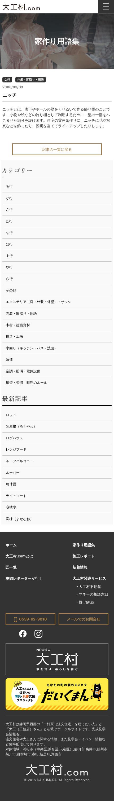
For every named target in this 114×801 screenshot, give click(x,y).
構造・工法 (14, 336)
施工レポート (84, 556)
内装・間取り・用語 (30, 79)
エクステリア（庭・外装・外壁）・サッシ (38, 302)
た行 (9, 221)
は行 (9, 244)
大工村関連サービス (89, 578)
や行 (9, 267)
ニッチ (9, 95)
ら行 (9, 278)
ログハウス (14, 438)
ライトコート (16, 496)
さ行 (9, 209)
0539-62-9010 (33, 619)
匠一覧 (11, 567)
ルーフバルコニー (19, 461)
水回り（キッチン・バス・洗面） (32, 348)
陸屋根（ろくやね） (21, 426)
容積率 (11, 507)
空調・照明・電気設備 (23, 371)
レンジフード (16, 449)
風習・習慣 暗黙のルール (26, 382)
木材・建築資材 (18, 325)
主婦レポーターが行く (24, 578)
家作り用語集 (84, 545)
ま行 (9, 255)
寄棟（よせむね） (19, 519)
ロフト (11, 415)
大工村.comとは (19, 556)
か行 (9, 198)
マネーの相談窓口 (93, 594)
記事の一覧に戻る (57, 149)
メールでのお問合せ (83, 619)
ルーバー (13, 472)
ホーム (11, 545)
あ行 (9, 186)
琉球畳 (11, 484)
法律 (9, 359)
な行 (7, 79)
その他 (11, 290)
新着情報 (80, 567)
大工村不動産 (90, 586)
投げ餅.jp (86, 602)
